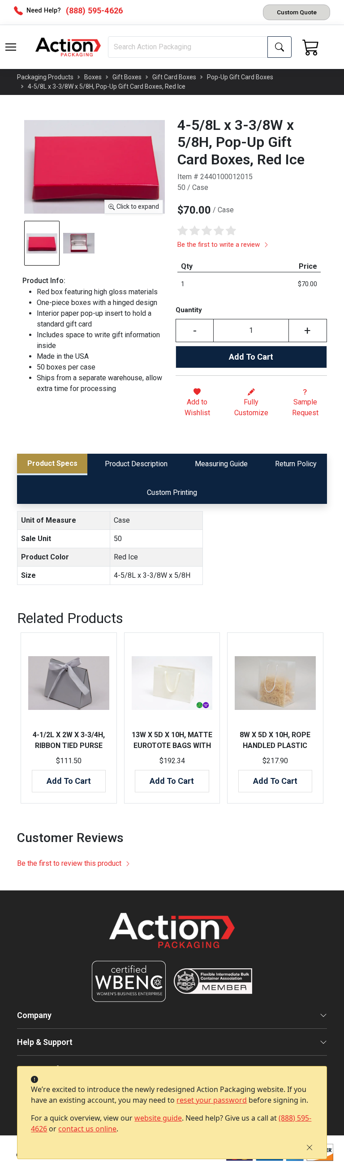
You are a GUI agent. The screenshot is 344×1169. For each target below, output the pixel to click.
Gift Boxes (127, 77)
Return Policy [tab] (296, 464)
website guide (158, 1118)
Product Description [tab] (136, 464)
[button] (11, 47)
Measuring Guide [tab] (221, 464)
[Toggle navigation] (11, 47)
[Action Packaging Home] (172, 937)
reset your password (211, 1100)
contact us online (87, 1129)
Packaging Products (45, 77)
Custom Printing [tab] (172, 492)
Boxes (93, 77)
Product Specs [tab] (52, 463)
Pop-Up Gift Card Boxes (240, 77)
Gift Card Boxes (174, 77)
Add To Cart (251, 356)
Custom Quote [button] (297, 12)
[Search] (279, 47)
